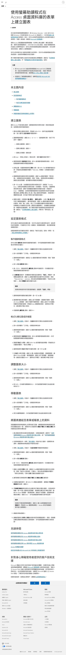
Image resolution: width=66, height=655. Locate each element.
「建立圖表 (19, 249)
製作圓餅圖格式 (21, 99)
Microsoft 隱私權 (48, 624)
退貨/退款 (25, 600)
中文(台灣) (7, 643)
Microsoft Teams (5, 638)
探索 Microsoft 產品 (6, 605)
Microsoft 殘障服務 (33, 567)
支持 (2, 6)
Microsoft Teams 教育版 (50, 597)
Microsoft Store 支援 (27, 597)
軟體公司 (25, 635)
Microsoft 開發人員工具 (28, 619)
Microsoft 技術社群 (27, 627)
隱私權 (29, 651)
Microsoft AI (4, 619)
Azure (3, 624)
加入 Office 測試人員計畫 (40, 73)
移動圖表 (16, 110)
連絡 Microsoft (23, 651)
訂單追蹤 (25, 603)
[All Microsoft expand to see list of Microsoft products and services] (2, 2)
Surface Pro (4, 592)
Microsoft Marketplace (28, 630)
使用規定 (35, 651)
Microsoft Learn (26, 622)
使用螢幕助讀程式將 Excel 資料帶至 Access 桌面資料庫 (27, 543)
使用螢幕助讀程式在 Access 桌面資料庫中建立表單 (26, 540)
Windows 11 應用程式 (6, 608)
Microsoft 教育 (48, 592)
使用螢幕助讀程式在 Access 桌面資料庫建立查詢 (25, 536)
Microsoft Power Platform (28, 633)
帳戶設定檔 (25, 592)
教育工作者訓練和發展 (49, 605)
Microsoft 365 (5, 603)
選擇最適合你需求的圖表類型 (33, 60)
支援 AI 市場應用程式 (27, 624)
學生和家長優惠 (48, 608)
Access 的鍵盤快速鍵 (17, 547)
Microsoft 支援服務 (36, 39)
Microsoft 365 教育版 (49, 600)
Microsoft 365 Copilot (6, 635)
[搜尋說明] (6, 2)
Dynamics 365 (5, 627)
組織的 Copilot (5, 597)
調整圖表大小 (18, 106)
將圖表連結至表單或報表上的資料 (24, 113)
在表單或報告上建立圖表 (29, 209)
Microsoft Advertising (6, 633)
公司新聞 (46, 622)
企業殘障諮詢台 (41, 577)
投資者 (46, 627)
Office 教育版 (47, 603)
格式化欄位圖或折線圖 (23, 103)
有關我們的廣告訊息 (48, 651)
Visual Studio (26, 638)
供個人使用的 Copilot (6, 600)
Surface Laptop (5, 594)
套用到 (14, 27)
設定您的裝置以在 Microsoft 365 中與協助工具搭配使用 (28, 550)
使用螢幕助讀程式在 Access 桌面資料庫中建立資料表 (27, 533)
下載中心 (25, 594)
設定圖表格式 (18, 95)
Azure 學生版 (47, 611)
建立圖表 (16, 92)
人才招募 (46, 619)
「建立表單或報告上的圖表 (19, 233)
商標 (40, 651)
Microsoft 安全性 (5, 622)
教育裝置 (46, 594)
